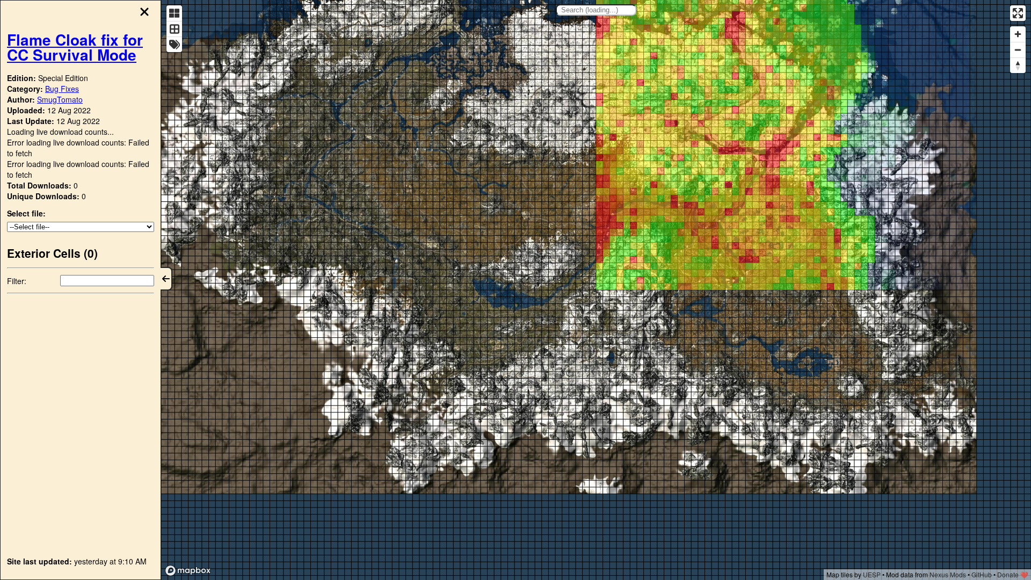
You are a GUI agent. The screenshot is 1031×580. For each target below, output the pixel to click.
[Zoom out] (1018, 49)
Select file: (26, 213)
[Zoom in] (1018, 34)
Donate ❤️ (1012, 574)
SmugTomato (60, 99)
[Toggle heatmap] (174, 13)
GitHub (981, 574)
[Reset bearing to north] (1018, 65)
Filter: (16, 281)
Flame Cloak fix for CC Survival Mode (75, 47)
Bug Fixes (62, 88)
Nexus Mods (948, 574)
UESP (872, 574)
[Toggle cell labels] (174, 44)
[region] (596, 290)
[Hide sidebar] (166, 279)
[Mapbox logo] (188, 570)
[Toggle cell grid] (174, 29)
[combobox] (596, 10)
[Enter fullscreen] (1018, 13)
